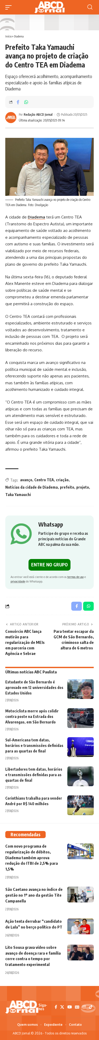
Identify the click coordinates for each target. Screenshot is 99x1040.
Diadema (19, 36)
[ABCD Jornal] (49, 7)
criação (62, 480)
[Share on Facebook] (18, 102)
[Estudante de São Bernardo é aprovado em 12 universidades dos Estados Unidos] (80, 689)
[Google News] (77, 1007)
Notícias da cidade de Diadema (31, 487)
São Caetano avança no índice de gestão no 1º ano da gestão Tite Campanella (34, 895)
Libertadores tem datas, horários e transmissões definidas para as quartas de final (33, 775)
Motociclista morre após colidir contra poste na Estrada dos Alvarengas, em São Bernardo (32, 716)
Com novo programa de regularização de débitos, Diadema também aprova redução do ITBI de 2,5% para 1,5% (31, 857)
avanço (26, 480)
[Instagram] (84, 1007)
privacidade (18, 581)
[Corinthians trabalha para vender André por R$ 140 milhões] (80, 805)
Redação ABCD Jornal (38, 114)
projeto (82, 487)
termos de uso (75, 577)
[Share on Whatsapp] (26, 102)
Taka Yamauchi (18, 494)
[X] (62, 1007)
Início (8, 36)
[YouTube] (69, 1007)
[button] (9, 7)
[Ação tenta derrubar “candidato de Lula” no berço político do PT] (80, 926)
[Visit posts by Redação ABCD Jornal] (10, 117)
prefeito (67, 487)
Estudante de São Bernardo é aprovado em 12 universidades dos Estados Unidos (34, 687)
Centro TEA (44, 480)
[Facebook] (55, 1007)
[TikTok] (91, 1007)
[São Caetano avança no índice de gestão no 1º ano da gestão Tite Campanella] (80, 894)
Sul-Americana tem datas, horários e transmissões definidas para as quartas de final (34, 745)
